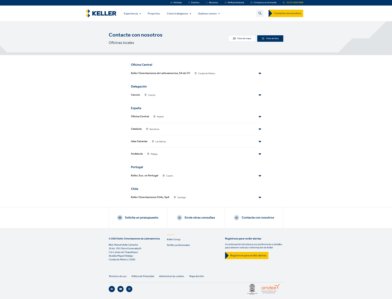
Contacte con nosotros (287, 13)
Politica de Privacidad (143, 276)
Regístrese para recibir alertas (248, 255)
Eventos (195, 2)
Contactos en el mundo (265, 2)
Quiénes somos (207, 13)
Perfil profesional (236, 2)
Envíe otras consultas (200, 218)
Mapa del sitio (196, 276)
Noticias (178, 2)
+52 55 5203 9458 (294, 2)
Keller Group (173, 239)
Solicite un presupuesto (141, 218)
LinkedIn (112, 289)
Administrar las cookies (171, 276)
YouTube (120, 289)
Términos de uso (117, 276)
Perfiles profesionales (178, 245)
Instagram (129, 289)
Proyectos (154, 13)
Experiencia (131, 13)
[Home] (101, 13)
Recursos (213, 2)
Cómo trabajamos (177, 13)
